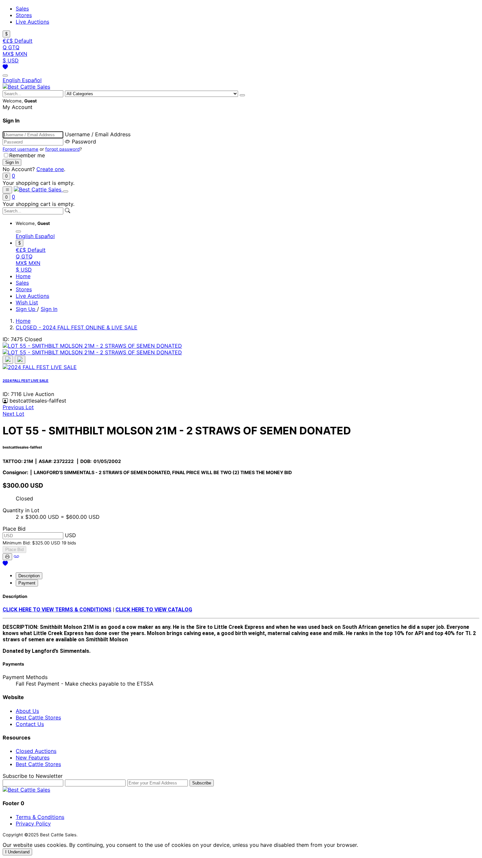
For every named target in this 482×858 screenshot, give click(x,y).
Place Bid (14, 549)
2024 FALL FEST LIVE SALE (26, 381)
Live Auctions (32, 21)
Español (32, 80)
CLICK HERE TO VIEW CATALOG (153, 609)
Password (84, 141)
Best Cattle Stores (38, 717)
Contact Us (30, 724)
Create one (50, 169)
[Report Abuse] (16, 556)
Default (17, 40)
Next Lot (13, 413)
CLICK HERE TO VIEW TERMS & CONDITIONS (57, 609)
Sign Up (26, 309)
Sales (22, 8)
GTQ (11, 47)
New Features (33, 757)
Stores (24, 15)
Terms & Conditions (40, 817)
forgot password (62, 149)
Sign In (49, 309)
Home (23, 276)
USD (11, 60)
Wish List (27, 302)
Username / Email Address (98, 134)
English (12, 80)
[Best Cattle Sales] (26, 86)
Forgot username (20, 149)
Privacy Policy (33, 823)
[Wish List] (5, 67)
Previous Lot (18, 407)
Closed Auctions (36, 751)
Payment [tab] (26, 583)
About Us (27, 711)
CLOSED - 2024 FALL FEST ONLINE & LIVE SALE (76, 327)
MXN (15, 54)
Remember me (27, 155)
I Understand (17, 851)
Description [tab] (29, 575)
